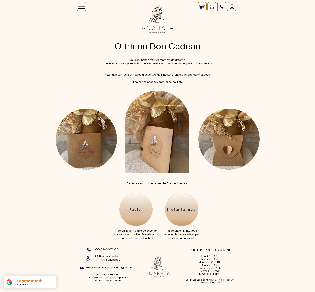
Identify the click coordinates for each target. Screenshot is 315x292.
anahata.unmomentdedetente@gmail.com (110, 267)
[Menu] (81, 6)
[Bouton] (231, 6)
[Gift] (211, 6)
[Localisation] (87, 258)
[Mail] (202, 6)
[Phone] (221, 6)
